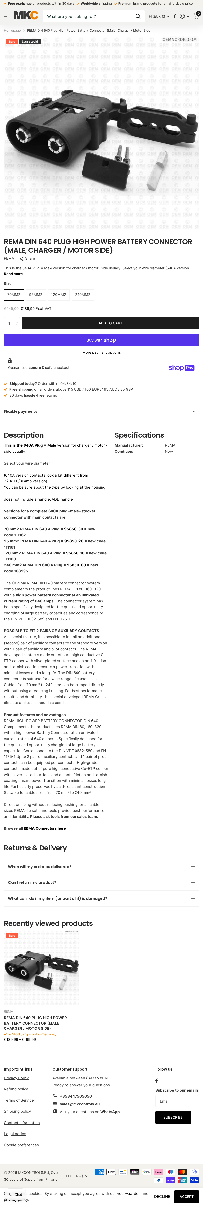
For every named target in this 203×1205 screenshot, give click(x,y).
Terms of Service (19, 1100)
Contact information (22, 1122)
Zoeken (138, 16)
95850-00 (76, 565)
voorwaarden (129, 1193)
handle (67, 499)
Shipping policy (17, 1111)
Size (8, 283)
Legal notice (15, 1133)
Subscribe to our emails (177, 1090)
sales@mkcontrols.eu (80, 1104)
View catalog (7, 16)
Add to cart (110, 323)
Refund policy (16, 1089)
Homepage (12, 30)
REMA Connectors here (45, 828)
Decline (162, 1196)
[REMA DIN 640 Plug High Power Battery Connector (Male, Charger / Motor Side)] (41, 968)
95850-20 (73, 541)
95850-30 (73, 529)
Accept (187, 1196)
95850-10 (75, 553)
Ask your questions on (90, 1111)
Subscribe (173, 1117)
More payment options (101, 352)
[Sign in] (184, 16)
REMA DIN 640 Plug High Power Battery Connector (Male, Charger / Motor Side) (35, 1022)
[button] (17, 319)
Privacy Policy (16, 1078)
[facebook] (156, 1081)
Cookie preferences (21, 1145)
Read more (13, 274)
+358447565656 (76, 1096)
